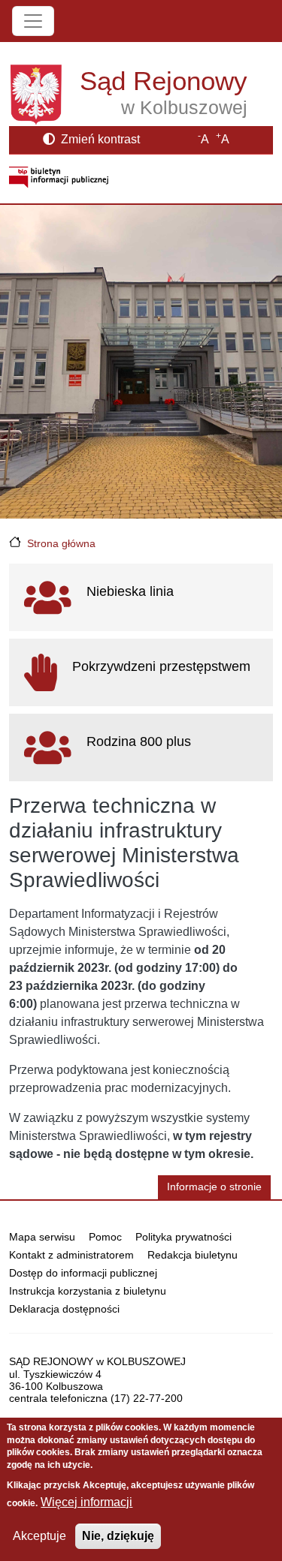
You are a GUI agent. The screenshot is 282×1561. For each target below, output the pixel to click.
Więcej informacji (86, 1502)
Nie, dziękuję (118, 1535)
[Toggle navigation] (33, 21)
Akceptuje (39, 1535)
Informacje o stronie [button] (214, 1187)
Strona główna (61, 543)
